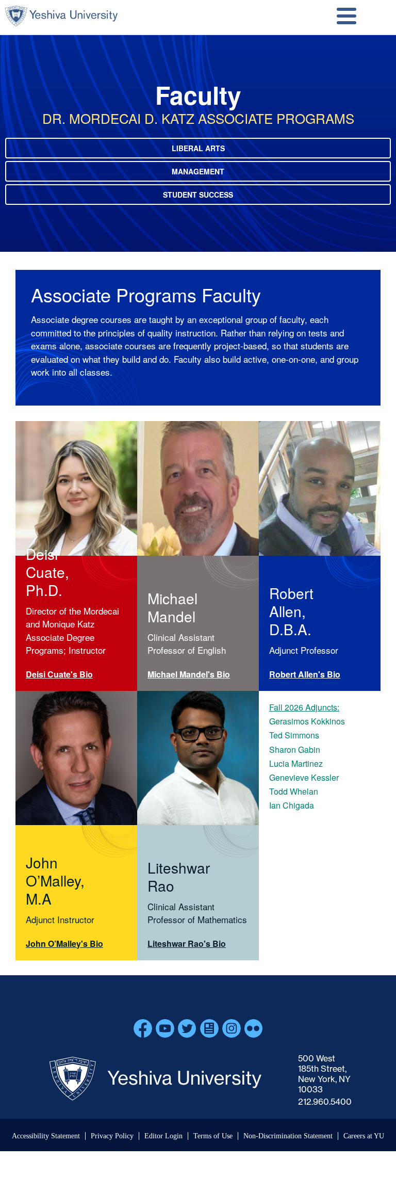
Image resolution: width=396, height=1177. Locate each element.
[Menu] (346, 17)
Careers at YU (363, 1136)
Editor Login (163, 1136)
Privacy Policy (112, 1136)
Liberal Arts (198, 148)
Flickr (253, 1028)
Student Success (198, 194)
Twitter (187, 1028)
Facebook (143, 1028)
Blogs (209, 1028)
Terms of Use (213, 1136)
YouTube (165, 1028)
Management (198, 171)
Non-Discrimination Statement (288, 1136)
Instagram (231, 1028)
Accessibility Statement (46, 1136)
